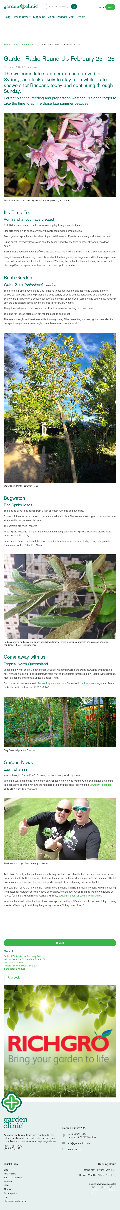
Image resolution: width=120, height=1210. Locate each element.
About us (8, 1189)
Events (81, 17)
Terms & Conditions (13, 1177)
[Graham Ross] (21, 7)
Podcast (62, 17)
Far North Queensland (49, 683)
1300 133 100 (74, 1149)
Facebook (14, 977)
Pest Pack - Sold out (13, 962)
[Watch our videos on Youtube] (19, 1147)
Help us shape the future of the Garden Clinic (26, 959)
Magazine (39, 17)
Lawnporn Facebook (101, 784)
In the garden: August (14, 969)
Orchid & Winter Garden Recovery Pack (23, 956)
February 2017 (29, 44)
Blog (7, 17)
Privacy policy (10, 1193)
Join (110, 7)
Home (7, 44)
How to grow (21, 17)
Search (76, 6)
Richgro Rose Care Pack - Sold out (20, 965)
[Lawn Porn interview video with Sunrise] (60, 828)
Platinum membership (15, 1201)
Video (51, 17)
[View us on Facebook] (12, 1147)
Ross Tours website (88, 683)
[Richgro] (60, 1041)
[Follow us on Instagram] (6, 1147)
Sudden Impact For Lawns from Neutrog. (80, 895)
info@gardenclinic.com (79, 1143)
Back (61, 942)
